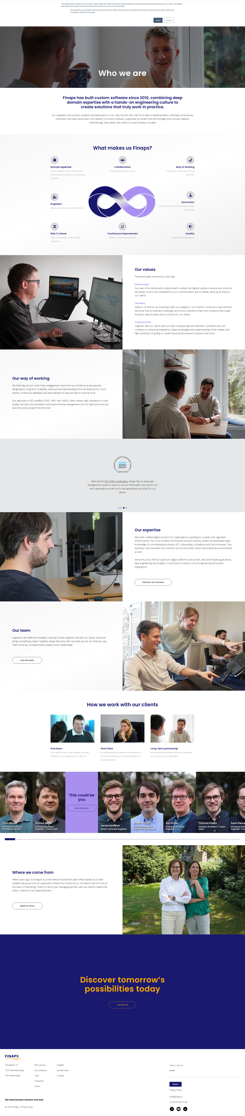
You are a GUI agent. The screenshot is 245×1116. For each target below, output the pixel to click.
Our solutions (40, 1070)
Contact (60, 1075)
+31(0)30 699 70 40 (178, 1102)
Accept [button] (158, 20)
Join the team (82, 808)
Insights (60, 1065)
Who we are (39, 1065)
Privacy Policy (27, 1107)
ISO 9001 (104, 481)
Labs (36, 1075)
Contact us (122, 1004)
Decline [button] (169, 20)
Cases (37, 1086)
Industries (39, 1081)
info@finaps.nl (175, 1096)
